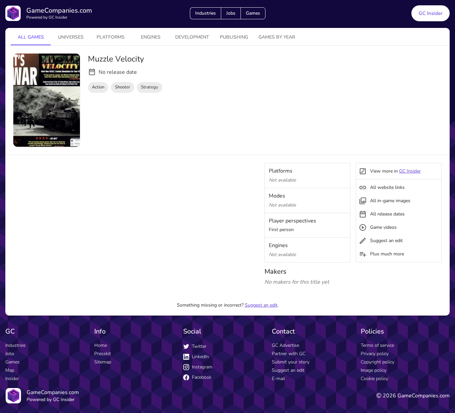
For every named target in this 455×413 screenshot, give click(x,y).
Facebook (202, 377)
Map (9, 370)
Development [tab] (192, 37)
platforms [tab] (111, 37)
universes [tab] (71, 37)
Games (253, 13)
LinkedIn (200, 356)
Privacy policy (375, 353)
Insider (12, 378)
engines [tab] (151, 37)
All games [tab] (31, 37)
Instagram (202, 367)
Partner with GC (288, 353)
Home (100, 345)
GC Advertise (285, 345)
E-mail (278, 378)
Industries (205, 13)
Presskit (102, 353)
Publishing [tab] (234, 37)
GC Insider (430, 13)
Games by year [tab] (276, 37)
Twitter (199, 346)
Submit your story (290, 362)
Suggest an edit (261, 305)
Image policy (373, 370)
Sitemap (102, 362)
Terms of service (377, 345)
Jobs (230, 13)
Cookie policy (374, 378)
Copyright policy (377, 362)
